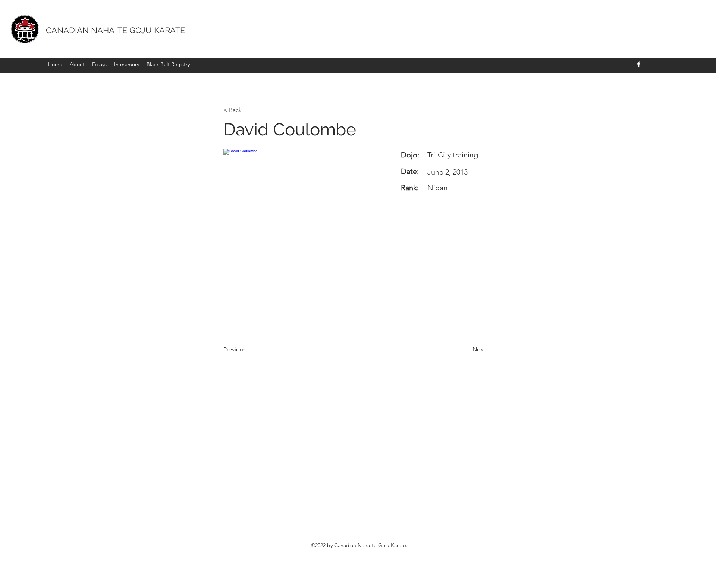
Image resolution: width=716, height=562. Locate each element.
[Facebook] (639, 64)
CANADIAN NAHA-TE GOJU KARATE (115, 30)
